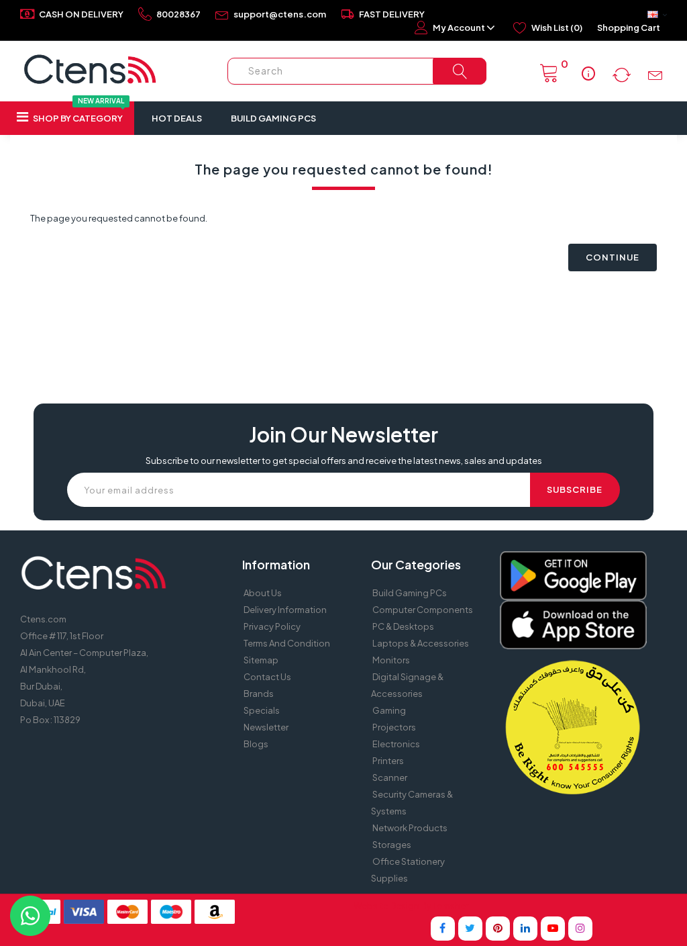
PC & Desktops (403, 626)
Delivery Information (285, 609)
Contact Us (267, 676)
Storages (391, 844)
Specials (262, 710)
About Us (263, 592)
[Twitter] (470, 928)
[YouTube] (553, 928)
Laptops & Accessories (420, 643)
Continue (612, 257)
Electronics (396, 744)
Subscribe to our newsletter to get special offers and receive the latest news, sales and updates (344, 460)
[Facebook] (443, 928)
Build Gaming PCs (273, 118)
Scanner (389, 777)
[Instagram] (580, 928)
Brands (259, 693)
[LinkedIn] (525, 928)
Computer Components (422, 609)
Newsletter (266, 727)
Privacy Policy (272, 626)
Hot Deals (177, 118)
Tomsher (450, 905)
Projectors (394, 727)
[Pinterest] (498, 928)
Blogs (256, 744)
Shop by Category (78, 112)
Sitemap (261, 660)
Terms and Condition (287, 643)
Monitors (391, 660)
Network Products (409, 827)
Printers (388, 760)
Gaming (389, 710)
